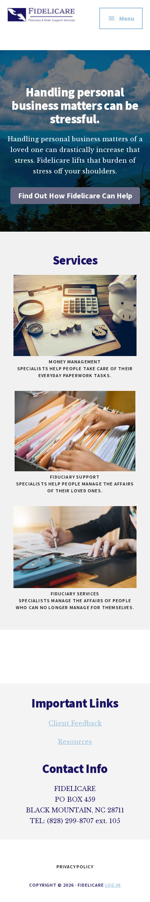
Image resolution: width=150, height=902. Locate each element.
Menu (126, 18)
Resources (75, 741)
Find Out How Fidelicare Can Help (75, 195)
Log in (113, 885)
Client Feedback (75, 723)
